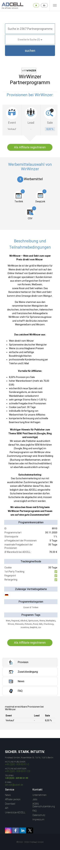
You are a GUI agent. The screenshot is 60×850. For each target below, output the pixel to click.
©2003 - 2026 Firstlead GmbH (30, 842)
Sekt (40, 624)
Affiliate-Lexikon (12, 799)
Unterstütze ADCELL (15, 812)
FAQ (34, 810)
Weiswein (19, 624)
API (6, 808)
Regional (15, 621)
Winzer (11, 624)
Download (10, 803)
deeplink (33, 627)
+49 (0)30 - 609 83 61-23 (17, 771)
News (8, 795)
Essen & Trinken (31, 607)
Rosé (35, 624)
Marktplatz (51, 621)
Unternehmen (39, 795)
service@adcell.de (14, 784)
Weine (42, 621)
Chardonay (49, 624)
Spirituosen (33, 621)
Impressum (38, 819)
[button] (30, 50)
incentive (25, 627)
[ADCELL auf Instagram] (8, 830)
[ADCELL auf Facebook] (15, 830)
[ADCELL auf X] (29, 830)
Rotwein (28, 624)
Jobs (34, 799)
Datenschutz (38, 815)
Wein (8, 621)
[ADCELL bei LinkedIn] (22, 830)
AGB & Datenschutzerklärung (43, 805)
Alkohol (23, 621)
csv (39, 627)
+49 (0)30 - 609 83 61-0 (17, 764)
